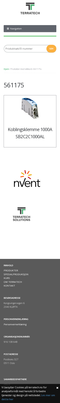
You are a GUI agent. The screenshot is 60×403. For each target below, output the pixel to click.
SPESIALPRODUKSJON (16, 274)
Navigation (16, 28)
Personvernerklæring (15, 324)
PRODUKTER (11, 270)
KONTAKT (9, 285)
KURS (7, 278)
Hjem (6, 69)
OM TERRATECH (13, 281)
